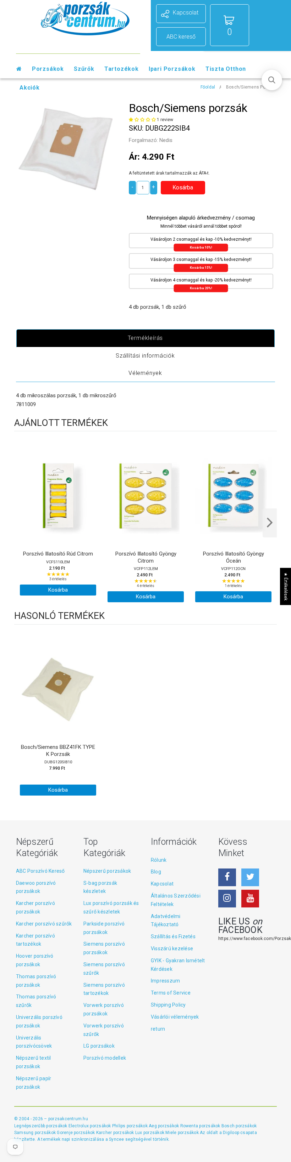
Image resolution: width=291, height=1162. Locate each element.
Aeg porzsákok (164, 1125)
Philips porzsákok (130, 1125)
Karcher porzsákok (115, 1132)
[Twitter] (250, 877)
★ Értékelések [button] (285, 586)
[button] (143, 119)
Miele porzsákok (182, 1132)
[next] (270, 522)
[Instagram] (227, 898)
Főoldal (208, 87)
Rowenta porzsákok (200, 1125)
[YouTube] (250, 898)
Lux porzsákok (150, 1132)
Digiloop (231, 1132)
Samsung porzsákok (35, 1132)
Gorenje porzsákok (76, 1132)
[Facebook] (227, 877)
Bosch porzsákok (239, 1125)
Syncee (116, 1139)
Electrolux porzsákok (89, 1125)
